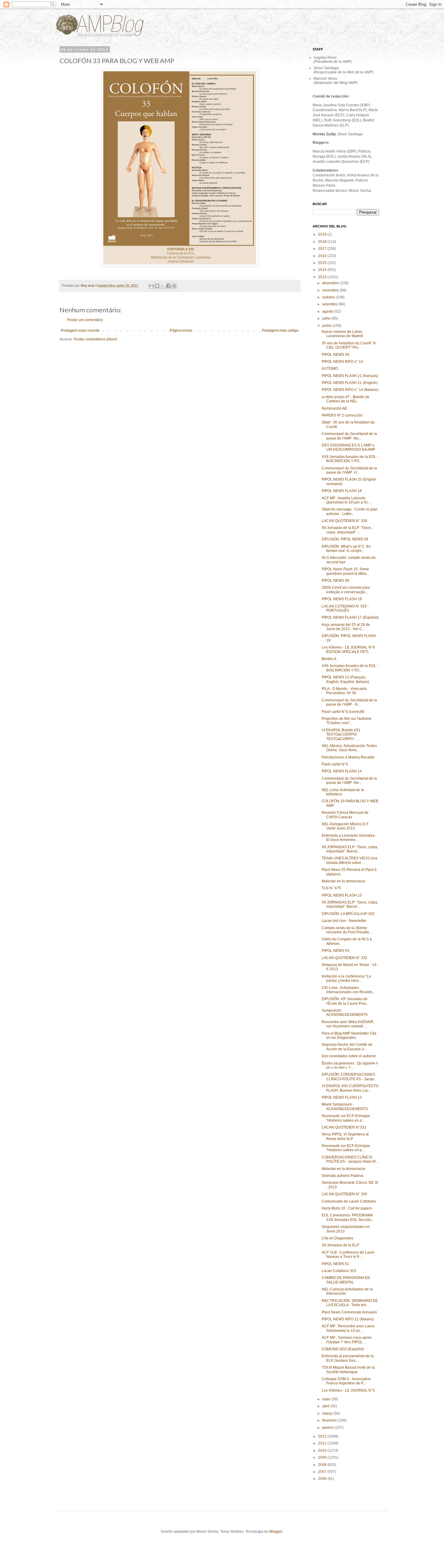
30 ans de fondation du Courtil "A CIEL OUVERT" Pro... (348, 345)
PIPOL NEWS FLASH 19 (342, 599)
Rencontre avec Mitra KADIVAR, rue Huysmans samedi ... (348, 1024)
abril (326, 1406)
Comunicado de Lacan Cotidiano (349, 1201)
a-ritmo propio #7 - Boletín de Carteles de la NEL (345, 399)
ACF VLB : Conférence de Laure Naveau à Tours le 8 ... (348, 1254)
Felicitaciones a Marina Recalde (348, 757)
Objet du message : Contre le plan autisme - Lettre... (350, 511)
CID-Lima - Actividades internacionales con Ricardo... (348, 990)
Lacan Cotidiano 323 (339, 1271)
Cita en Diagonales (337, 1238)
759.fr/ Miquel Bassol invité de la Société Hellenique (348, 1369)
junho (327, 326)
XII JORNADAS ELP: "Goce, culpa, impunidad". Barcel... (350, 849)
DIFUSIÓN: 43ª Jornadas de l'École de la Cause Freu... (345, 1001)
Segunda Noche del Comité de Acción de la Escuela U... (347, 1046)
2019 (322, 234)
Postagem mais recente (80, 330)
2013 (322, 277)
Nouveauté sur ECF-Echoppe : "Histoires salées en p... (347, 1118)
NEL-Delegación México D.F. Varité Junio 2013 (345, 826)
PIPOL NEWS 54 (335, 951)
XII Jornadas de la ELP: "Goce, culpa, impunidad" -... (347, 530)
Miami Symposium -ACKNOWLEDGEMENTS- (345, 1106)
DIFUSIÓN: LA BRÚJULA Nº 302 (348, 914)
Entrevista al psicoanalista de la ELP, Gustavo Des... (348, 1358)
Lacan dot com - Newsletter (344, 921)
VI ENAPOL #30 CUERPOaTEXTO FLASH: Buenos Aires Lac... (350, 1088)
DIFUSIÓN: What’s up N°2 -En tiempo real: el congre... (346, 548)
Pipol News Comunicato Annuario (349, 1312)
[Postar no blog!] (157, 286)
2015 (322, 263)
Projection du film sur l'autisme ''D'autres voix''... (347, 721)
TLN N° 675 (331, 888)
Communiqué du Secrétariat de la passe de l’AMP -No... (349, 780)
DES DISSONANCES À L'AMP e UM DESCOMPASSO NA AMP (348, 447)
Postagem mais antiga (280, 330)
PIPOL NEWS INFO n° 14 (342, 361)
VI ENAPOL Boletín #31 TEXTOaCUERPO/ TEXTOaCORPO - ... (341, 734)
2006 (322, 1479)
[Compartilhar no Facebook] (169, 286)
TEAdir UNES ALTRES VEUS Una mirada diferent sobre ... (349, 860)
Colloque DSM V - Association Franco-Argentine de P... (346, 1381)
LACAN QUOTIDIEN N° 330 (344, 1194)
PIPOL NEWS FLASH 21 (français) (350, 376)
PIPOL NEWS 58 (335, 580)
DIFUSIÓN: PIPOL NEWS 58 (345, 539)
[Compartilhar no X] (163, 286)
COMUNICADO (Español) (343, 1349)
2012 (322, 1436)
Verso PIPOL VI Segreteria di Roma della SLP (345, 1136)
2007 (322, 1472)
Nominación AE (334, 408)
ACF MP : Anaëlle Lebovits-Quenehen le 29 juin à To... (346, 500)
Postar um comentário (85, 320)
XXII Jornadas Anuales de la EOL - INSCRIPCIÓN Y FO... (350, 459)
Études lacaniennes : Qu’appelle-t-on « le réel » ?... (350, 1065)
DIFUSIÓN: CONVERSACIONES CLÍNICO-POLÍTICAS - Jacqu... (349, 1076)
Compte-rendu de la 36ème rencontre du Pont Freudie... (347, 930)
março (327, 1413)
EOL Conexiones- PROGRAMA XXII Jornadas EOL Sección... (348, 1217)
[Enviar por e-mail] (151, 286)
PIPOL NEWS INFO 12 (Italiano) (348, 1319)
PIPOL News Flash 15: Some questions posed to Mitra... (345, 571)
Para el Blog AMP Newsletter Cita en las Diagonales (349, 1035)
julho (326, 318)
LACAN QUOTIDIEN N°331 (344, 1127)
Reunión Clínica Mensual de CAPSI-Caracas (345, 814)
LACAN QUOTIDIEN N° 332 (344, 958)
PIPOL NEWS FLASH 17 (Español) (350, 617)
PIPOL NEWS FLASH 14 (342, 771)
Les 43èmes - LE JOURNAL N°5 (348, 1390)
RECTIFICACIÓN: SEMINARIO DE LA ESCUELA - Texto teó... (350, 1303)
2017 (322, 248)
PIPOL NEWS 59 (335, 355)
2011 (322, 1443)
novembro (331, 290)
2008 (322, 1465)
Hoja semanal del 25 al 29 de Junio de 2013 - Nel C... (346, 627)
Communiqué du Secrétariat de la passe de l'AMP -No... (349, 436)
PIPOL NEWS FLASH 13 (342, 1097)
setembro (330, 304)
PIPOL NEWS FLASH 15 (342, 895)
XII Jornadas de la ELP (340, 1245)
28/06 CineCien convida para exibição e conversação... (346, 589)
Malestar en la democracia (343, 881)
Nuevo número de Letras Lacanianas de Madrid (342, 334)
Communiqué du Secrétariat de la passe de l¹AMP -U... (349, 470)
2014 (322, 270)
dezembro (331, 283)
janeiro (328, 1427)
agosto (328, 311)
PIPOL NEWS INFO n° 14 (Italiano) (350, 390)
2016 (322, 256)
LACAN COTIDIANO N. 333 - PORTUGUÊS (345, 608)
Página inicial (181, 330)
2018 (322, 242)
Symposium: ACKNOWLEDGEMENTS (345, 1012)
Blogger (275, 1531)
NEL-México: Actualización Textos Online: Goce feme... (349, 748)
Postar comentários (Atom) (95, 339)
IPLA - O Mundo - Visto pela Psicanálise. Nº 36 (344, 691)
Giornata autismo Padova (342, 1176)
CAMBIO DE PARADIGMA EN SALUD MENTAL (346, 1280)
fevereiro (330, 1420)
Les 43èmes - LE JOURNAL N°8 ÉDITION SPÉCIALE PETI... (348, 649)
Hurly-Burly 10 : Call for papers (347, 1208)
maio (326, 1399)
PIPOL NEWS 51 (335, 1264)
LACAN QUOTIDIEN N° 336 (344, 521)
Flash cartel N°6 (335, 764)
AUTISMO (330, 368)
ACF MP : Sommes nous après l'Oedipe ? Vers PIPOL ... (347, 1339)
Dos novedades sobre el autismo (349, 1056)
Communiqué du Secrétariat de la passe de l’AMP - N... (349, 702)
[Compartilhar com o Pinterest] (174, 286)
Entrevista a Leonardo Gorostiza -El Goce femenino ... (349, 837)
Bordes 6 (329, 659)
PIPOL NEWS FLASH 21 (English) (350, 383)
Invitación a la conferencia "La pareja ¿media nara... (346, 978)
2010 (322, 1450)
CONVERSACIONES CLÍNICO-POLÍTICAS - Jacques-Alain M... (350, 1159)
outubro (329, 297)
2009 (322, 1457)
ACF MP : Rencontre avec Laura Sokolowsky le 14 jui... (348, 1328)
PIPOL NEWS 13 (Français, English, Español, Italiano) (345, 679)
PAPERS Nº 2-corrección (342, 415)
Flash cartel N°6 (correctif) (343, 712)
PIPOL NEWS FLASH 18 (342, 491)
